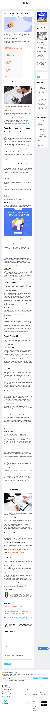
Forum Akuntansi (43, 694)
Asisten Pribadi (35, 706)
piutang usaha (19, 387)
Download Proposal (28, 703)
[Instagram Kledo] (4, 696)
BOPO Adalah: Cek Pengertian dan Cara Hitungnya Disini (18, 331)
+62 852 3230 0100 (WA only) (8, 689)
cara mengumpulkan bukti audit (17, 617)
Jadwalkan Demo (28, 699)
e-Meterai (34, 710)
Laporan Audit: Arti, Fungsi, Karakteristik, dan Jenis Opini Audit (19, 484)
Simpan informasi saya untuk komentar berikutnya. (14, 655)
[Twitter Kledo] (7, 696)
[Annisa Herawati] (6, 598)
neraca (23, 363)
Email (5, 650)
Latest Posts (10, 589)
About (5, 589)
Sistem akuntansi (7, 434)
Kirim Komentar (7, 663)
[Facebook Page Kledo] (2, 696)
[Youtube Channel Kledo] (9, 696)
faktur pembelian (20, 527)
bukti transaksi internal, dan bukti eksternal (18, 567)
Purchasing (34, 692)
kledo (23, 618)
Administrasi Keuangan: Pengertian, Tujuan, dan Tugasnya (18, 238)
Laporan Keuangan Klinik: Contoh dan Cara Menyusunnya (41, 128)
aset (15, 355)
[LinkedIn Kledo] (12, 696)
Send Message (40, 678)
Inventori (34, 699)
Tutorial (26, 694)
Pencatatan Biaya (35, 694)
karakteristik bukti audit (18, 618)
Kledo (47, 716)
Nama (5, 646)
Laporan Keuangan (36, 696)
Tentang (26, 689)
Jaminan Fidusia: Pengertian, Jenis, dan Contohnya (17, 552)
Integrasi (34, 703)
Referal (34, 701)
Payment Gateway (35, 708)
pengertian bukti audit (12, 619)
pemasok (14, 373)
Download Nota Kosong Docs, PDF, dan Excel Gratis (42, 99)
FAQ (25, 706)
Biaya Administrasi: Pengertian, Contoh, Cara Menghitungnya (18, 123)
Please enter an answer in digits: (9, 657)
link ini (22, 586)
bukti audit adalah (8, 617)
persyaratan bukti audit (20, 619)
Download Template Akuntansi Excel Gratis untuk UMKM (42, 94)
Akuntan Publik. (8, 110)
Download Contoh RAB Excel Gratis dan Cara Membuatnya (42, 110)
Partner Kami (27, 701)
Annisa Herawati (12, 591)
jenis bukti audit (10, 618)
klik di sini (13, 675)
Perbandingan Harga (36, 689)
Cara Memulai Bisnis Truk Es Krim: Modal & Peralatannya (42, 133)
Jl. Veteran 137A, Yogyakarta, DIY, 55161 (9, 693)
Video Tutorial (27, 696)
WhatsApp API (42, 696)
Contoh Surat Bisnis (43, 692)
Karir (26, 692)
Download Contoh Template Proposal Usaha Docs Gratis (41, 104)
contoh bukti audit (26, 617)
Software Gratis (42, 689)
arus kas (10, 408)
